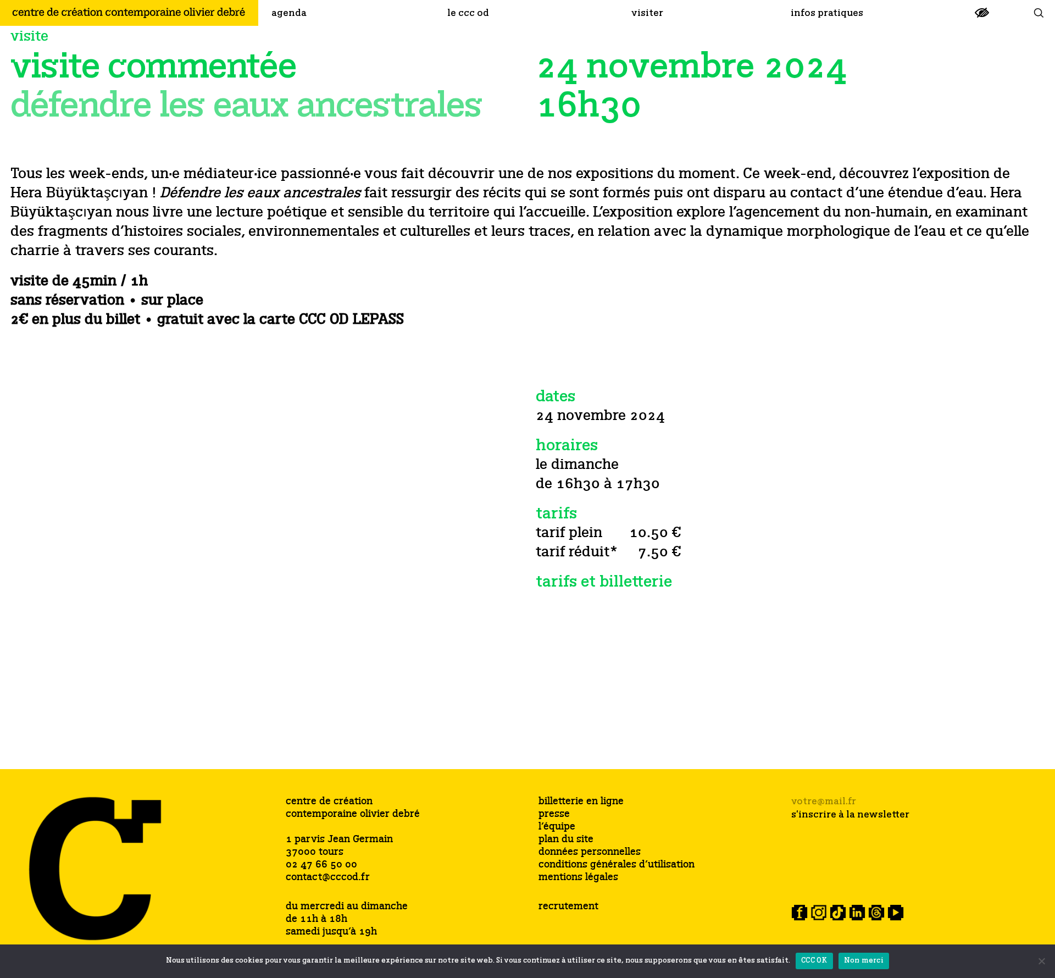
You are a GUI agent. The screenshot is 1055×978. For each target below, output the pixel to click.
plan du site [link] (565, 839)
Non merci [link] (864, 960)
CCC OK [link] (814, 960)
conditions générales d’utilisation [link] (616, 865)
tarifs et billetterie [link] (604, 582)
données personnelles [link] (589, 852)
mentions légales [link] (578, 877)
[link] (982, 17)
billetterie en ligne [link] (581, 801)
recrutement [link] (568, 906)
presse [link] (554, 814)
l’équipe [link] (556, 827)
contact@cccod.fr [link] (328, 877)
